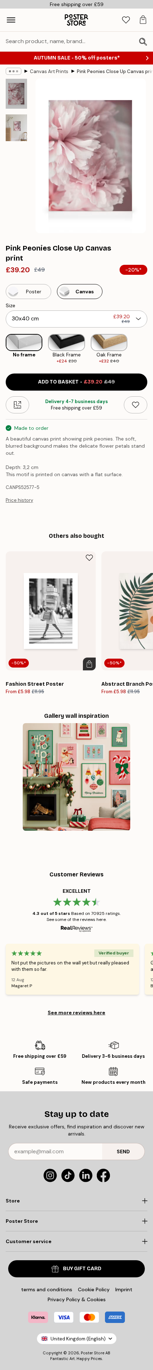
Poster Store (92, 1352)
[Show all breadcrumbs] (13, 71)
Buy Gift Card (82, 1269)
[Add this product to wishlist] (135, 404)
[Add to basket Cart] (89, 664)
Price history (19, 500)
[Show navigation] (11, 20)
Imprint (123, 1289)
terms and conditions (46, 1289)
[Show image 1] (16, 94)
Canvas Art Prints (49, 71)
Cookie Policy (94, 1289)
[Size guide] (17, 404)
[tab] (125, 20)
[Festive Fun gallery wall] (77, 777)
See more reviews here (76, 1012)
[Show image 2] (16, 127)
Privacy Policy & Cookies (77, 1299)
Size (10, 305)
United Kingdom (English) (78, 1339)
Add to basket (76, 382)
